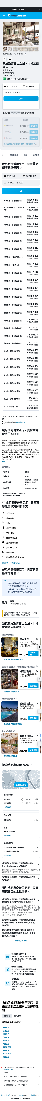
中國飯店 (6, 1034)
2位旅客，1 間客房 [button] (12, 92)
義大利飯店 (7, 1053)
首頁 (2, 1095)
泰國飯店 (6, 1057)
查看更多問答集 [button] (21, 940)
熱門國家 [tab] (7, 1016)
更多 (3, 461)
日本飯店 (6, 1037)
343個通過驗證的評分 (20, 78)
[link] (13, 659)
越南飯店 (6, 1050)
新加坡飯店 (7, 1047)
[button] (39, 9)
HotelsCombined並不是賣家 (15, 1076)
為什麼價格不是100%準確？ (15, 1084)
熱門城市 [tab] (17, 1016)
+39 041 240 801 (10, 75)
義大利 (8, 1095)
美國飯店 (6, 1044)
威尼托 (21, 1095)
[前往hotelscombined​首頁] (17, 15)
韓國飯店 (6, 1040)
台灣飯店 (6, 1031)
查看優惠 (32, 653)
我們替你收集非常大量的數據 (16, 1080)
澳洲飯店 (6, 1027)
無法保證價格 (8, 1070)
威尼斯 (33, 1095)
